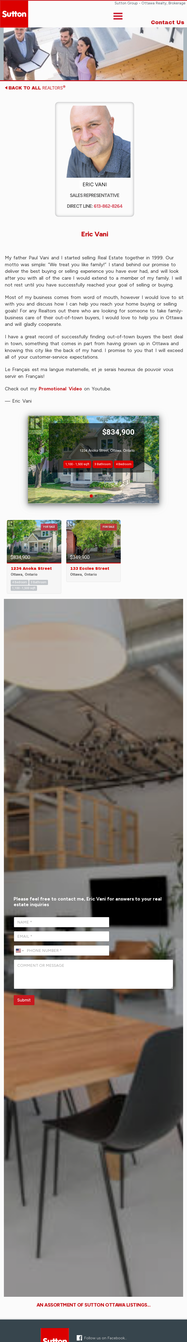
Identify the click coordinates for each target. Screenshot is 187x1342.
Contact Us (167, 22)
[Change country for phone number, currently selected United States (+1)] (19, 950)
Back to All (37, 87)
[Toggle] (117, 17)
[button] (31, 460)
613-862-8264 (108, 206)
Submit (24, 1000)
